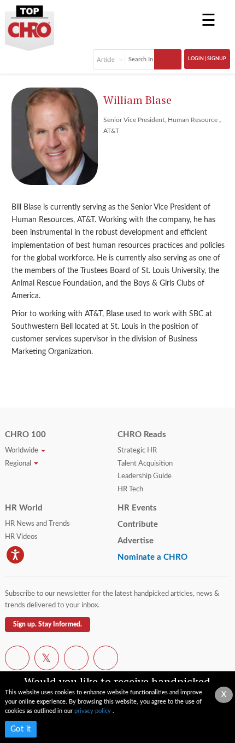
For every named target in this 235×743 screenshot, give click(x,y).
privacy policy (93, 711)
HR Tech (130, 489)
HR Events (137, 508)
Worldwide (22, 450)
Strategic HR (137, 450)
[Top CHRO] (29, 24)
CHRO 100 (25, 435)
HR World (24, 508)
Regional (19, 463)
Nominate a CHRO (152, 557)
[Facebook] (17, 660)
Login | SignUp (207, 58)
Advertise (136, 541)
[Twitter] (46, 660)
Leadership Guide (145, 476)
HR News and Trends (37, 523)
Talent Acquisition (145, 463)
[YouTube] (76, 660)
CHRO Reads (142, 435)
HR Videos (21, 537)
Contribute (138, 524)
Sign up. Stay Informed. (47, 624)
